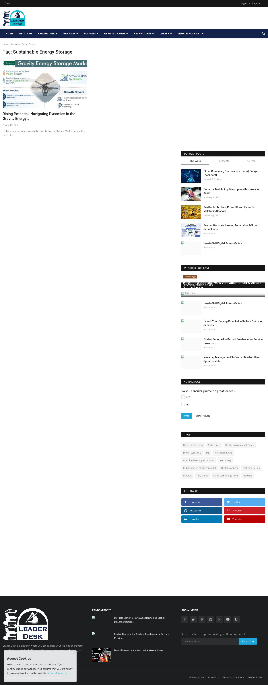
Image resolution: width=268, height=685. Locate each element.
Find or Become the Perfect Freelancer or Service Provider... (233, 341)
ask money (225, 460)
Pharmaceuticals (223, 452)
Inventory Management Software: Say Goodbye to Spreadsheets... (232, 359)
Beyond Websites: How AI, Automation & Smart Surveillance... (231, 227)
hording (247, 475)
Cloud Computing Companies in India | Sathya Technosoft (230, 173)
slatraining (208, 215)
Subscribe (248, 641)
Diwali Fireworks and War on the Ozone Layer (138, 650)
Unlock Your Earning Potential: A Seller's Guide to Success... (232, 323)
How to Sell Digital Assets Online (222, 243)
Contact (8, 3)
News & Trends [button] (115, 33)
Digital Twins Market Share (239, 445)
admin (206, 233)
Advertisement (197, 677)
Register (256, 3)
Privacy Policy (255, 677)
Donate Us (214, 677)
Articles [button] (69, 33)
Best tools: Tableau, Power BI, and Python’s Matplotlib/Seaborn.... (228, 209)
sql (207, 452)
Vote (186, 416)
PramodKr (8, 124)
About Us (25, 33)
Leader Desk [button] (47, 33)
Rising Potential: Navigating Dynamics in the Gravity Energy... (39, 116)
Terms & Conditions (233, 677)
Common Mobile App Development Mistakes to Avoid (231, 191)
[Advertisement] (199, 18)
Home (9, 33)
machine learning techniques (198, 460)
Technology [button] (143, 33)
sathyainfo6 (209, 179)
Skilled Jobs (214, 445)
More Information (57, 673)
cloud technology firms (225, 475)
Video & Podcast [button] (190, 33)
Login (243, 3)
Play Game (202, 475)
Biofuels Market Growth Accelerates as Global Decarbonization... (139, 620)
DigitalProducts (229, 468)
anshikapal (208, 197)
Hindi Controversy (193, 445)
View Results (203, 415)
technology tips (251, 468)
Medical (187, 475)
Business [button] (90, 33)
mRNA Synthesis (192, 452)
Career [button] (165, 33)
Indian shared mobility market (199, 468)
